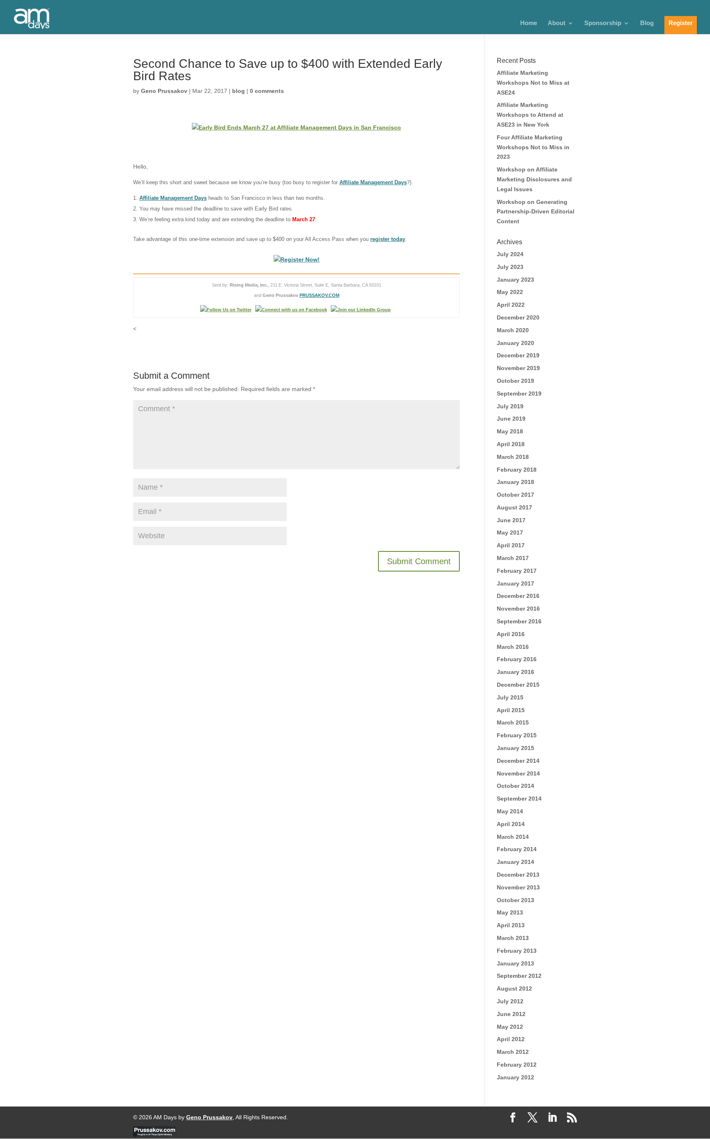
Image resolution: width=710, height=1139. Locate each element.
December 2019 (518, 355)
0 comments (267, 91)
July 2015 (510, 697)
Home (528, 23)
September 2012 (519, 975)
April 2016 (511, 634)
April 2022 (511, 304)
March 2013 (513, 938)
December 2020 (518, 317)
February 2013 (517, 950)
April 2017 (511, 545)
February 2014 (517, 849)
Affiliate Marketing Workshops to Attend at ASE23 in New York (530, 115)
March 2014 (513, 836)
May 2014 (510, 811)
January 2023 (515, 279)
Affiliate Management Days (373, 182)
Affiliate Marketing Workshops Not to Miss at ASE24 (533, 82)
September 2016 (519, 621)
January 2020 (515, 343)
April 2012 (511, 1039)
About (556, 23)
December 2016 (518, 596)
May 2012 (510, 1026)
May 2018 (510, 431)
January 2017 (515, 583)
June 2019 (511, 418)
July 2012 (510, 1001)
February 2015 (517, 735)
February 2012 (517, 1064)
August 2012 (514, 988)
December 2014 (518, 760)
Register (681, 22)
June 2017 (511, 520)
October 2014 (515, 785)
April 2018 (511, 444)
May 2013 (510, 912)
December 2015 (518, 684)
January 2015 (515, 748)
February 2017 (517, 570)
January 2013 (515, 963)
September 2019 (519, 393)
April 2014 (511, 824)
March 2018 (513, 457)
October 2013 (515, 900)
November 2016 (518, 608)
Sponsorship (602, 23)
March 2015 (513, 722)
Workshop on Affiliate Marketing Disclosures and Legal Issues (534, 179)
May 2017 (510, 532)
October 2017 (515, 494)
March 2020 (513, 330)
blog (238, 91)
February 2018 (517, 469)
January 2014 (515, 862)
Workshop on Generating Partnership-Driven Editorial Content (535, 212)
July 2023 (510, 267)
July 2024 (510, 254)
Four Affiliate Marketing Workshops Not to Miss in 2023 (533, 147)
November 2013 (518, 887)
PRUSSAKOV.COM (319, 295)
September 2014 (519, 798)
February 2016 (517, 659)
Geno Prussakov (164, 91)
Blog (647, 23)
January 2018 (515, 482)
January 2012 (515, 1077)
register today (387, 239)
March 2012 (513, 1052)
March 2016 (513, 647)
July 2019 (510, 406)
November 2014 (518, 773)
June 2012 (511, 1014)
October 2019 (515, 380)
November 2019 (518, 368)
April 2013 (511, 925)
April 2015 (511, 710)
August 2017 (514, 507)
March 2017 (513, 558)
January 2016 (515, 672)
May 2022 (510, 292)
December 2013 (518, 874)
